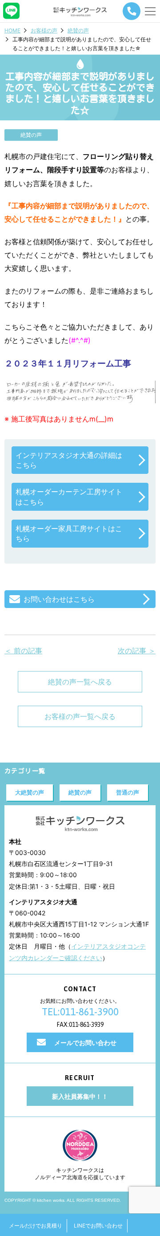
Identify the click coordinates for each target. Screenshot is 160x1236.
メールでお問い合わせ (85, 1042)
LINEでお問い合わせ (98, 1225)
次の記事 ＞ (137, 650)
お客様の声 (44, 30)
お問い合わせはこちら (59, 599)
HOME (12, 30)
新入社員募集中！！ (80, 1096)
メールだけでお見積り (35, 1225)
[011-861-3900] (131, 11)
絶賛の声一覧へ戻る (80, 681)
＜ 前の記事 (23, 650)
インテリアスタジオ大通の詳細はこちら (69, 460)
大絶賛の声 (29, 792)
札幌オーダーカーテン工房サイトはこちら (69, 496)
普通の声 (127, 792)
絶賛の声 (78, 30)
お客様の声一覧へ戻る (80, 716)
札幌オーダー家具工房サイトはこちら (69, 533)
